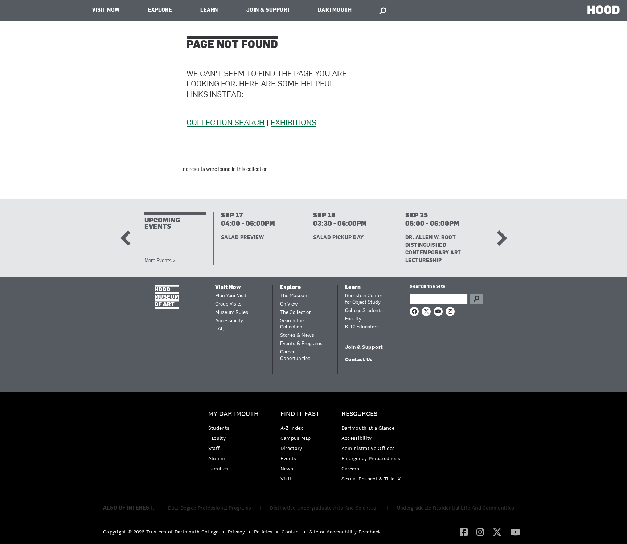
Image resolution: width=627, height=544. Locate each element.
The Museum (294, 296)
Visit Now (106, 10)
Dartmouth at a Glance (367, 428)
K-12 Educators (362, 327)
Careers (350, 468)
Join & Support (268, 10)
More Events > (160, 261)
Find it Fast (300, 413)
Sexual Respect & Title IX (371, 478)
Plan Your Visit (230, 296)
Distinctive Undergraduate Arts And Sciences (324, 507)
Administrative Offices (368, 448)
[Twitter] (497, 532)
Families (218, 468)
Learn (209, 10)
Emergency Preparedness (371, 458)
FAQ (219, 329)
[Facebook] (464, 532)
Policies (263, 531)
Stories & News (297, 335)
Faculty (353, 319)
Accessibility (229, 321)
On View (289, 304)
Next (499, 238)
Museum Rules (231, 312)
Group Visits (228, 304)
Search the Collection (292, 324)
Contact (291, 531)
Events (288, 458)
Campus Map (295, 438)
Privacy (236, 531)
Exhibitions (293, 123)
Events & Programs (301, 344)
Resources (359, 413)
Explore (160, 10)
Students (218, 428)
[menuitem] (235, 442)
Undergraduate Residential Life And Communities (456, 507)
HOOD (603, 9)
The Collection (296, 312)
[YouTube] (515, 532)
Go (476, 299)
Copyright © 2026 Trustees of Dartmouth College (161, 531)
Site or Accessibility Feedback (345, 531)
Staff (214, 448)
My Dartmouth (233, 413)
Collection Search (226, 123)
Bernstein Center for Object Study (363, 299)
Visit (286, 478)
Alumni (216, 458)
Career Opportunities (295, 355)
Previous (127, 238)
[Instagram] (480, 532)
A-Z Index (291, 428)
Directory (291, 448)
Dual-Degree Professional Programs (209, 507)
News (286, 468)
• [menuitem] (223, 531)
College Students (364, 311)
